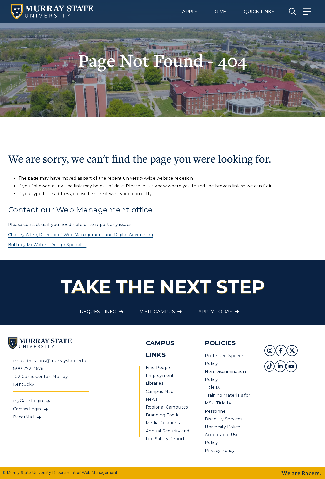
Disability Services (223, 419)
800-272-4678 (28, 368)
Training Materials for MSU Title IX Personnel (227, 403)
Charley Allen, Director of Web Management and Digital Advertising (80, 234)
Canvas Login (27, 408)
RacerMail (23, 417)
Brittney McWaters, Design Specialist (47, 244)
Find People (159, 367)
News (151, 399)
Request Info (98, 311)
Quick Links (259, 11)
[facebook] (280, 351)
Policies (220, 343)
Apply (189, 11)
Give (220, 11)
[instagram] (269, 351)
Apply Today (215, 311)
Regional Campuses (167, 407)
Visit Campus (157, 311)
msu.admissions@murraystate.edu (49, 360)
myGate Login (28, 400)
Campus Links (160, 349)
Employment (160, 375)
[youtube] (291, 367)
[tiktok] (269, 367)
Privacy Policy (220, 450)
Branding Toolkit (164, 415)
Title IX (212, 387)
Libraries (154, 383)
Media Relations (163, 422)
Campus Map (160, 391)
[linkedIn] (280, 367)
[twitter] (292, 351)
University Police (222, 426)
